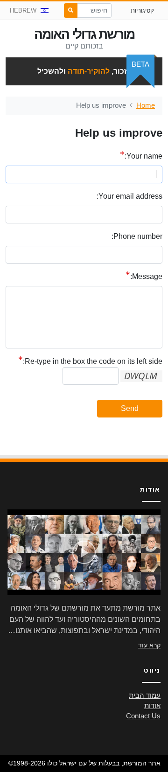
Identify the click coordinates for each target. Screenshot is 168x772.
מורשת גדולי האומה (84, 34)
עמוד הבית (145, 695)
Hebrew (23, 10)
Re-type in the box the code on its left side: (92, 361)
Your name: (143, 156)
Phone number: (137, 236)
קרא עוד (149, 645)
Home (145, 105)
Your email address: (129, 196)
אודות (152, 705)
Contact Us (143, 716)
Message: (146, 276)
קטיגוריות (142, 10)
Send (130, 408)
